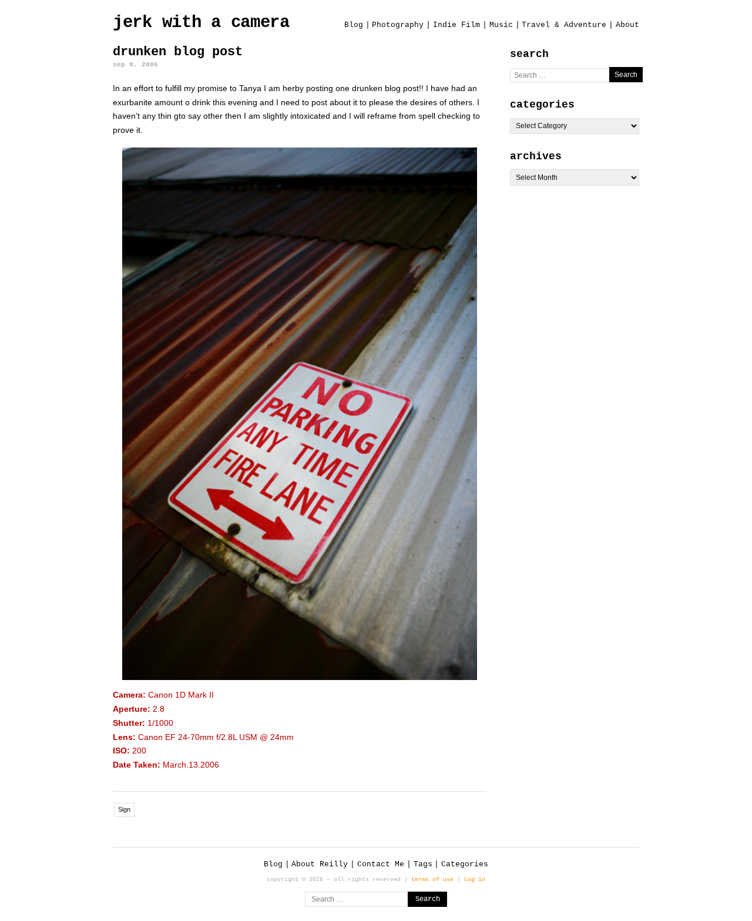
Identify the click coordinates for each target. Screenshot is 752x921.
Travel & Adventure (564, 25)
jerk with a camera (201, 22)
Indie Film (456, 25)
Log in (474, 879)
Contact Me (380, 864)
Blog (353, 25)
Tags (423, 864)
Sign (124, 809)
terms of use (432, 879)
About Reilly (319, 864)
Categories (464, 864)
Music (501, 25)
